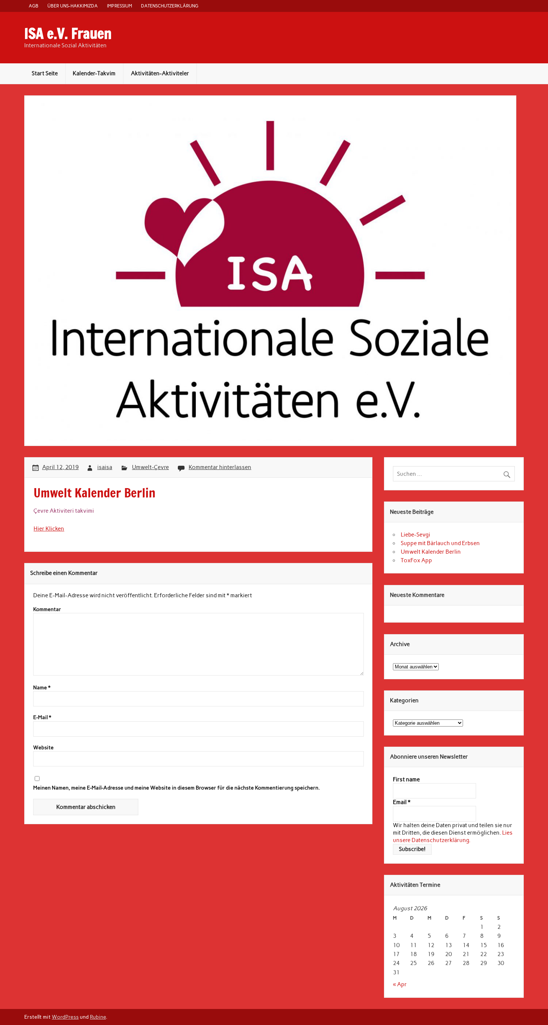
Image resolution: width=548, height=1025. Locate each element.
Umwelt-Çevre (150, 467)
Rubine (98, 1017)
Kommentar (47, 609)
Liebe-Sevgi (415, 534)
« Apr (400, 984)
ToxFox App (416, 560)
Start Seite (45, 73)
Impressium (119, 6)
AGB (33, 6)
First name (406, 779)
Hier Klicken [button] (49, 528)
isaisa (104, 467)
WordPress (65, 1017)
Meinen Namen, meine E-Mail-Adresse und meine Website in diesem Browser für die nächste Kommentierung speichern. (176, 788)
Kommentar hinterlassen (220, 467)
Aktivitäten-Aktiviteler (160, 73)
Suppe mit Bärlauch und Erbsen (440, 543)
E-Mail (42, 717)
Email (401, 802)
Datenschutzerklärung (169, 6)
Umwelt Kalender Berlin (431, 551)
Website (43, 747)
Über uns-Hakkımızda (72, 6)
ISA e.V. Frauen (67, 33)
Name (41, 687)
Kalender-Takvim (94, 73)
